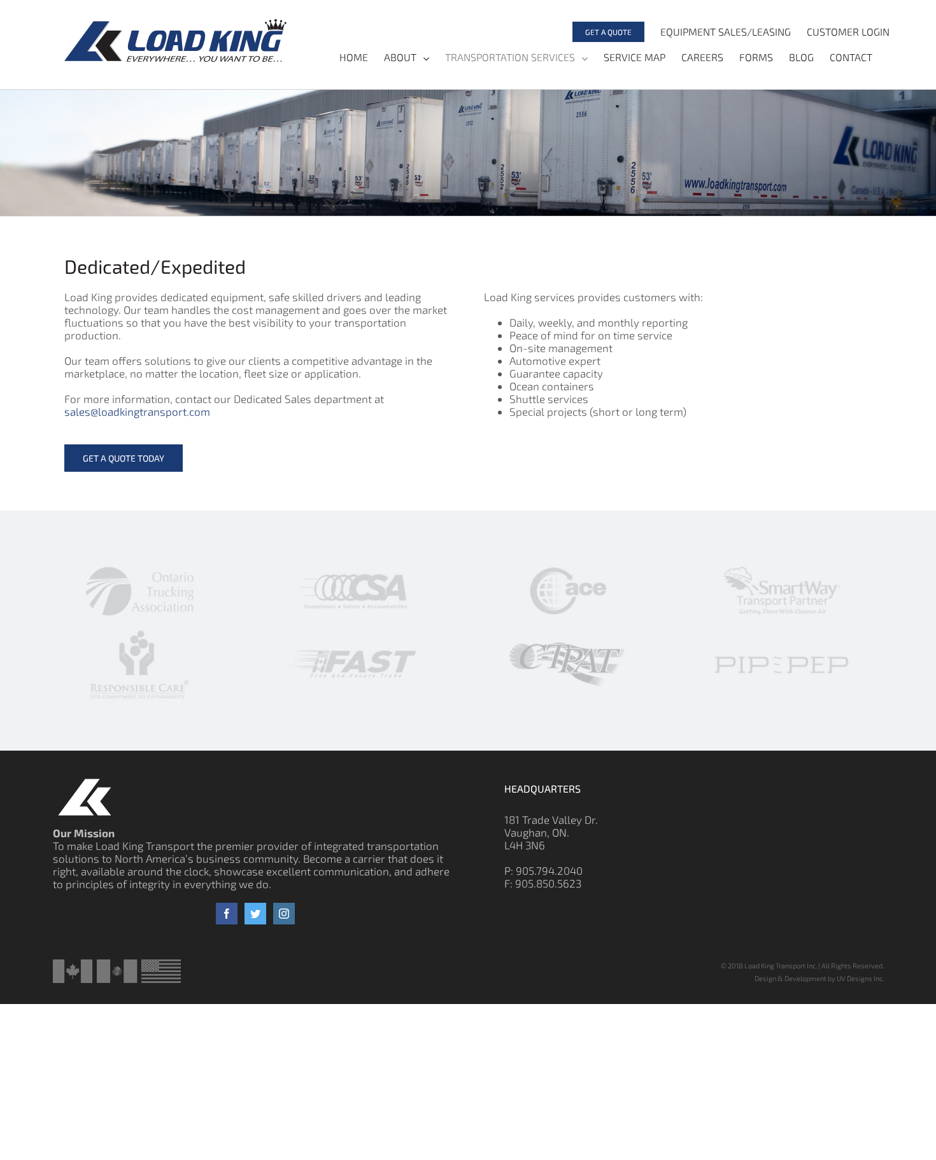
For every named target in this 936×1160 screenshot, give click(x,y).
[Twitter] (255, 913)
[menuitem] (600, 31)
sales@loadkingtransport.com (137, 411)
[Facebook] (227, 913)
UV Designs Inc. (860, 978)
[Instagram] (284, 913)
